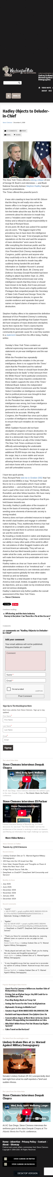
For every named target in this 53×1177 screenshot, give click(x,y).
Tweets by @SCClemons (15, 847)
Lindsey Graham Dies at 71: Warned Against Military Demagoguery (24, 1043)
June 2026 (7, 887)
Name (10, 675)
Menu (15, 96)
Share (18, 135)
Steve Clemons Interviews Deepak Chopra (23, 766)
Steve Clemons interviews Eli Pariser (25, 801)
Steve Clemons (7, 122)
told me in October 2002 (32, 478)
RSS (50, 91)
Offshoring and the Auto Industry (20, 613)
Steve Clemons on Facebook (23, 1164)
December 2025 (9, 890)
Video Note (46, 88)
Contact (42, 1141)
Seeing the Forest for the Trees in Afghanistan (25, 1004)
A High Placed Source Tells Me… (16, 869)
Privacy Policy (29, 1141)
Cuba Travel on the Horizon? (17, 1029)
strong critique (37, 180)
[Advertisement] (26, 27)
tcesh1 (7, 909)
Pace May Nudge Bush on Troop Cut (20, 1000)
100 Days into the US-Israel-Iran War (18, 861)
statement (11, 335)
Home (39, 87)
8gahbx (8, 921)
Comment (11, 653)
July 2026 (7, 884)
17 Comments (12, 131)
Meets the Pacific (37, 793)
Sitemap (15, 1144)
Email (9, 135)
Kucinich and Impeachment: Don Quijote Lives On (26, 1014)
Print (24, 131)
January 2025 (8, 896)
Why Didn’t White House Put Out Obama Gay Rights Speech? (27, 1025)
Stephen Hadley (33, 186)
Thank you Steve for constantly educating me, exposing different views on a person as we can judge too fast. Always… (25, 938)
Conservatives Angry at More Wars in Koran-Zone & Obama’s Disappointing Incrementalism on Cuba (27, 1019)
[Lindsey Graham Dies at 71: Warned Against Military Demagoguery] (19, 1061)
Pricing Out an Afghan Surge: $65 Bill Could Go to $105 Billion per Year (26, 995)
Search (19, 83)
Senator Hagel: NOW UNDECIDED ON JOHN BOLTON (26, 1011)
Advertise (15, 1141)
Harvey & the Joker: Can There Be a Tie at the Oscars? (27, 616)
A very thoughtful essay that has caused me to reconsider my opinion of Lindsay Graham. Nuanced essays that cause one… (26, 965)
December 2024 (9, 899)
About (44, 91)
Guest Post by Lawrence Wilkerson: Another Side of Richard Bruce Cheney (27, 990)
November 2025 (9, 893)
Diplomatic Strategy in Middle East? (17, 916)
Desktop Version (28, 1173)
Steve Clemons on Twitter (24, 1159)
